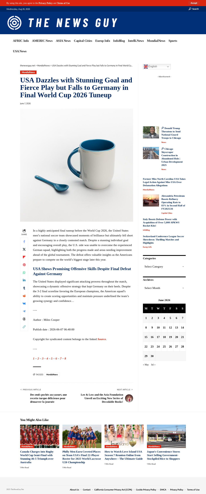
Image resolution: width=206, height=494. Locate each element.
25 (164, 346)
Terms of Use (63, 3)
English (152, 66)
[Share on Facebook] (24, 242)
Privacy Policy (46, 3)
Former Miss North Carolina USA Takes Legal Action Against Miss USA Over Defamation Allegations (164, 182)
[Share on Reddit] (24, 296)
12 (170, 327)
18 (164, 336)
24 (158, 346)
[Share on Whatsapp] (24, 273)
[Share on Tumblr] (24, 288)
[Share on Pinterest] (24, 265)
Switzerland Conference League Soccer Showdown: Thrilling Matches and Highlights (163, 239)
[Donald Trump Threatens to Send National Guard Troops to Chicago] (151, 132)
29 (146, 356)
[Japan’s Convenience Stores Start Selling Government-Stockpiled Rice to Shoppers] (166, 436)
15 (146, 336)
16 (152, 336)
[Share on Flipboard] (24, 257)
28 (182, 346)
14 (182, 327)
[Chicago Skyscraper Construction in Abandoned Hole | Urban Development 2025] (151, 153)
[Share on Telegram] (24, 311)
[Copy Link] (24, 327)
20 (176, 336)
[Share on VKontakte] (24, 303)
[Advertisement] (170, 99)
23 (152, 346)
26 (170, 346)
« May (146, 364)
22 (146, 346)
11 (164, 327)
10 (158, 327)
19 (170, 336)
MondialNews (28, 72)
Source (102, 339)
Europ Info (147, 247)
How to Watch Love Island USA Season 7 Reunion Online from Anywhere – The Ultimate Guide (124, 455)
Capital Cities (166, 213)
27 (176, 346)
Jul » (153, 364)
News (163, 142)
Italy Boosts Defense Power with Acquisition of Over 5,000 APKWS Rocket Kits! (161, 222)
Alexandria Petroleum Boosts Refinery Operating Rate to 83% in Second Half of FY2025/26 (173, 202)
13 (176, 327)
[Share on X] (24, 249)
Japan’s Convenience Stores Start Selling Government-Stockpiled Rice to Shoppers (163, 455)
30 (152, 356)
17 (158, 336)
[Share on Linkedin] (24, 280)
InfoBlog (146, 230)
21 (182, 336)
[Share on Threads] (24, 319)
